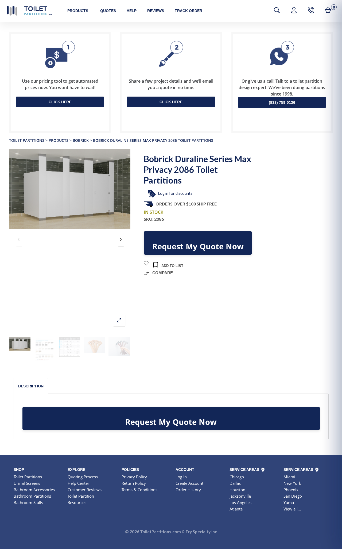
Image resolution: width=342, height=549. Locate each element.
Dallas (235, 483)
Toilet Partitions (29, 10)
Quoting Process (83, 476)
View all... (292, 509)
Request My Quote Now (198, 246)
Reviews (155, 11)
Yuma (288, 502)
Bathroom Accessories (34, 489)
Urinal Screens (27, 483)
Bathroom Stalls (28, 502)
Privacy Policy (134, 476)
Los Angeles (240, 502)
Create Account (189, 483)
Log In (181, 476)
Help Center (78, 483)
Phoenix (290, 489)
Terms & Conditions (139, 489)
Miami (289, 476)
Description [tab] (31, 386)
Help (132, 11)
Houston (237, 489)
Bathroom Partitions (32, 496)
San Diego (292, 496)
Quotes (108, 11)
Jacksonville (240, 496)
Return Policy (134, 483)
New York (292, 483)
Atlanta (236, 509)
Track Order (188, 11)
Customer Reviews (85, 489)
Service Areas (245, 469)
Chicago (237, 476)
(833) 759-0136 (282, 102)
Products (77, 11)
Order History (188, 489)
